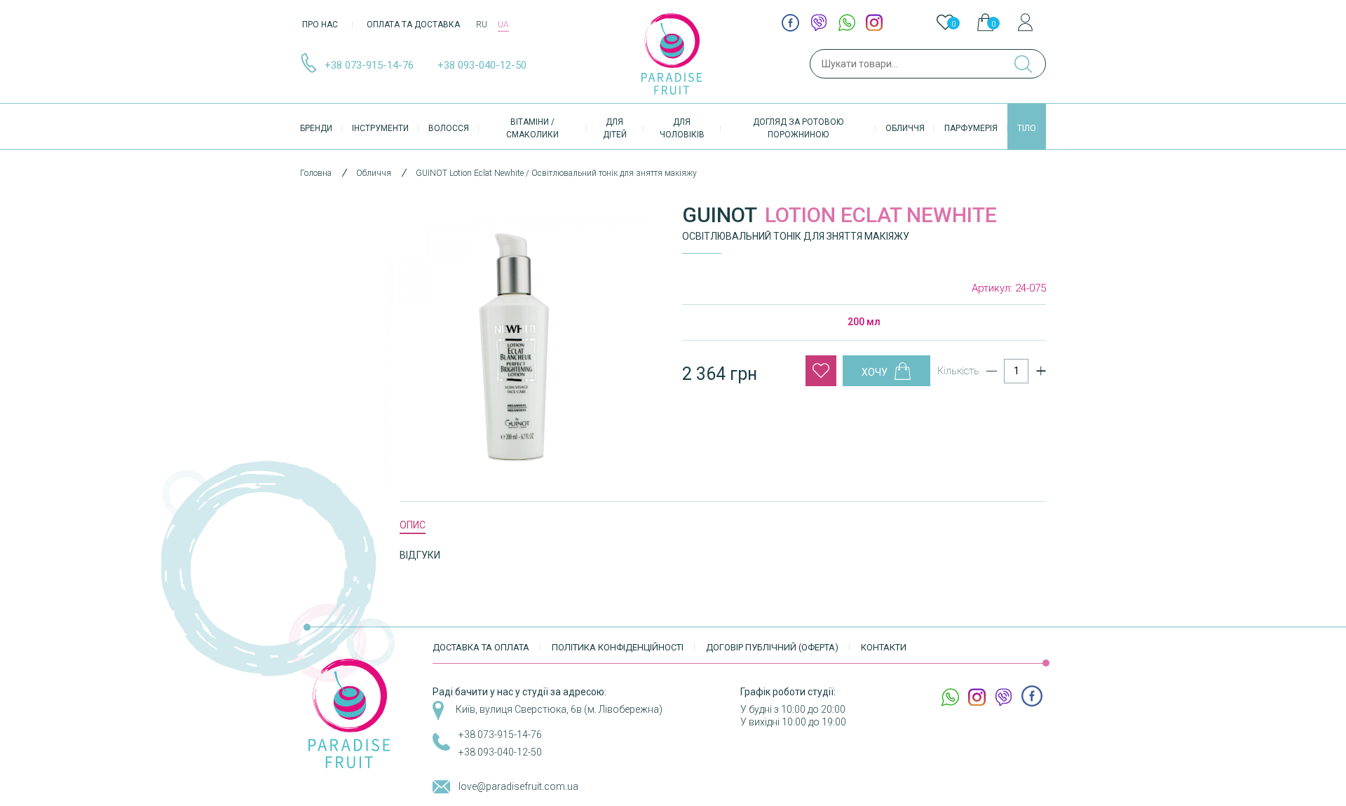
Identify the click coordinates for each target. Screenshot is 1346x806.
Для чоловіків (682, 128)
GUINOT (719, 215)
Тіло (1026, 128)
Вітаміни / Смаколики (532, 128)
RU (481, 24)
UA (503, 24)
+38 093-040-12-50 (481, 65)
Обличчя (905, 128)
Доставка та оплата (481, 647)
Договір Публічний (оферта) (772, 647)
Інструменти (380, 128)
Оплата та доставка (413, 24)
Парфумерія (971, 128)
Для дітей (615, 128)
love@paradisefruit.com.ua (518, 786)
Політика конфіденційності (618, 647)
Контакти (883, 647)
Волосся (448, 128)
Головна (316, 173)
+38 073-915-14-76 (369, 65)
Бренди (316, 128)
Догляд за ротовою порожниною (798, 128)
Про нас (320, 24)
